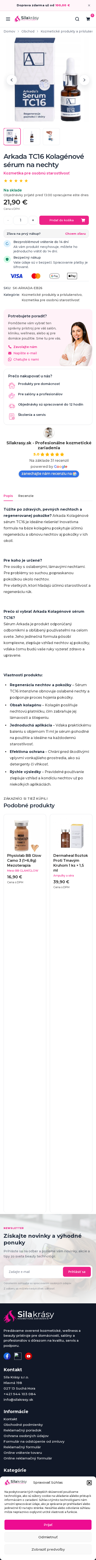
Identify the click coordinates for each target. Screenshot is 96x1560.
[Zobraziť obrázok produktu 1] (12, 136)
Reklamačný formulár (22, 1447)
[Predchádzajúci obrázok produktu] (11, 80)
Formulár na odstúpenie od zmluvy (34, 1441)
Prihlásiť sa (77, 1272)
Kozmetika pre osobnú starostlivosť (50, 300)
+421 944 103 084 (20, 1394)
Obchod (27, 31)
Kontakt (10, 1419)
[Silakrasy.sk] (26, 19)
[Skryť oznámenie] (89, 5)
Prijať (48, 1525)
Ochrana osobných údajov (26, 1436)
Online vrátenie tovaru (23, 1452)
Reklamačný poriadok (22, 1430)
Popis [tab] (8, 496)
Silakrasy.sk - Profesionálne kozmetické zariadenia (49, 445)
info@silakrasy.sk (18, 1399)
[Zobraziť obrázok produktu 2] (31, 136)
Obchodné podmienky (23, 1424)
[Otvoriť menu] (8, 19)
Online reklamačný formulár (28, 1458)
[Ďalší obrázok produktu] (84, 80)
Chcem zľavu (75, 233)
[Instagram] (17, 1356)
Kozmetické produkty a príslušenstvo (52, 295)
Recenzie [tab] (25, 496)
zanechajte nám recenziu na (46, 473)
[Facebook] (7, 1356)
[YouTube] (28, 1356)
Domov (9, 31)
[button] (89, 1482)
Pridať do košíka (61, 220)
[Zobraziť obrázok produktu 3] (51, 136)
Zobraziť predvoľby (48, 1549)
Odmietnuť (48, 1537)
